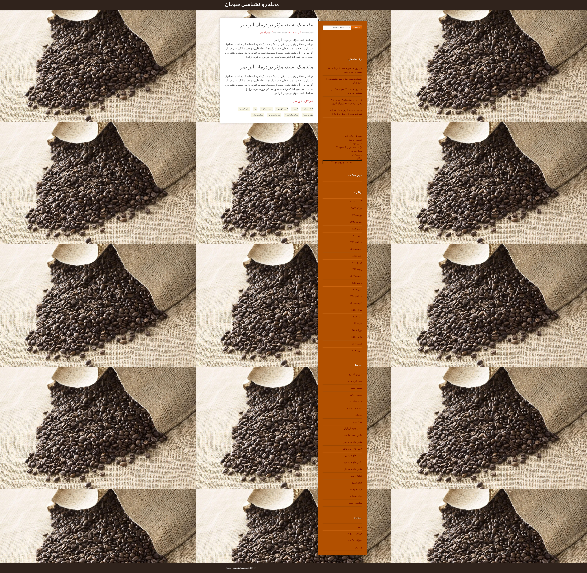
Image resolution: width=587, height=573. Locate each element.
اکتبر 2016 (357, 289)
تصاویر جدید (356, 387)
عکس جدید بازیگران (353, 428)
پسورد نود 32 (356, 143)
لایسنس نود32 (355, 139)
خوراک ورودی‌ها (354, 533)
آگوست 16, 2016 (294, 32)
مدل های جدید (355, 503)
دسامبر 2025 (356, 222)
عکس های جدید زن (353, 455)
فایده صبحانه (356, 489)
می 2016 (358, 323)
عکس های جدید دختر (352, 448)
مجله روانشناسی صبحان (252, 5)
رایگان (359, 158)
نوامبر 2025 (357, 228)
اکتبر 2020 (357, 255)
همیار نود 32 (356, 151)
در (256, 109)
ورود (360, 526)
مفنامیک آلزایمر (292, 115)
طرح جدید (357, 421)
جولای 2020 (356, 262)
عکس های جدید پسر (352, 442)
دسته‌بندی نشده (354, 408)
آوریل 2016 (357, 330)
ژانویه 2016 (357, 350)
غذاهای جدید (356, 475)
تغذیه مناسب (356, 401)
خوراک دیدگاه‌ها (355, 540)
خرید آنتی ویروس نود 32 (342, 162)
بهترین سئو (357, 154)
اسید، (296, 109)
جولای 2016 (356, 310)
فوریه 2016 (357, 343)
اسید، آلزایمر (283, 109)
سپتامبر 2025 (356, 242)
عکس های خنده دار (353, 469)
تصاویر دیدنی (356, 394)
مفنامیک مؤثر (258, 115)
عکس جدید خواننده (353, 435)
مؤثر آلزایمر (244, 109)
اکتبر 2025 (357, 235)
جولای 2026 (356, 208)
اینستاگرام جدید (355, 381)
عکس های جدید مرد (353, 462)
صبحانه (358, 415)
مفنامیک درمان (275, 115)
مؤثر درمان (308, 115)
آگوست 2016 (356, 303)
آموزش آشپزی (266, 32)
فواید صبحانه (356, 496)
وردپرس (358, 547)
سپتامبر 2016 (356, 296)
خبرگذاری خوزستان (303, 101)
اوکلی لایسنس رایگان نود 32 (349, 147)
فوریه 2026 (357, 215)
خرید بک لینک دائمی (353, 136)
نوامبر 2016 (357, 283)
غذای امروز (357, 482)
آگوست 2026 (356, 201)
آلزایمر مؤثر (308, 109)
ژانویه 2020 (357, 269)
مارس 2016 (356, 337)
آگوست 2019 (356, 276)
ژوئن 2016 (357, 316)
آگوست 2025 (356, 249)
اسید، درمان (267, 109)
